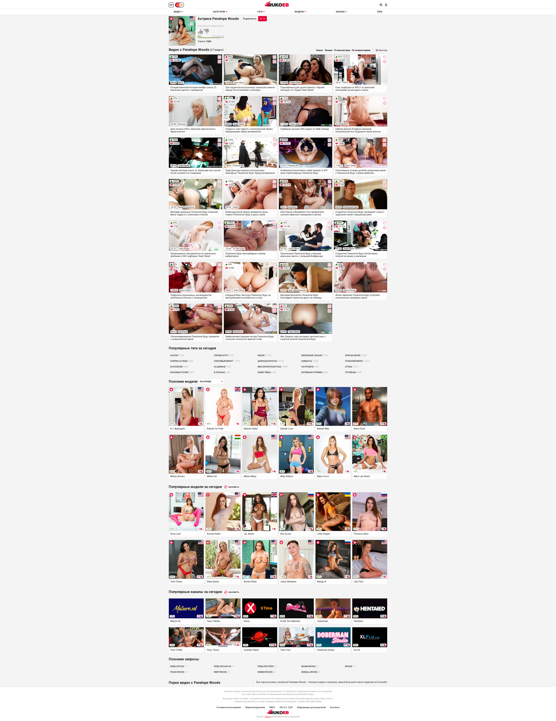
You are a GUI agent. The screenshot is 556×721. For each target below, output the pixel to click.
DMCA (272, 707)
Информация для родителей (311, 707)
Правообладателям (255, 707)
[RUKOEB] (277, 4)
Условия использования (228, 707)
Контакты (335, 707)
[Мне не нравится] (206, 33)
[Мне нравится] (200, 33)
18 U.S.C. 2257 (286, 707)
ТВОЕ (379, 12)
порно (268, 716)
